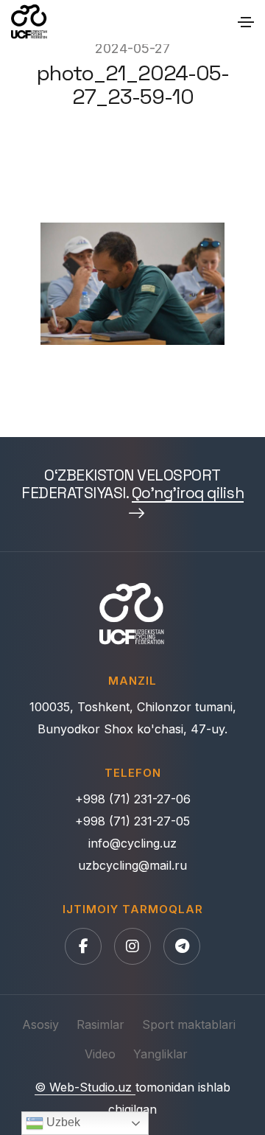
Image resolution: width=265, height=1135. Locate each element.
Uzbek (61, 1122)
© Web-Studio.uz (85, 1087)
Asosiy (40, 1024)
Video (100, 1054)
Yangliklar (160, 1054)
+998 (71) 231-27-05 (132, 821)
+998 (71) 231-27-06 (133, 799)
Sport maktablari (189, 1024)
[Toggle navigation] (246, 22)
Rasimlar (100, 1024)
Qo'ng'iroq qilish (188, 493)
